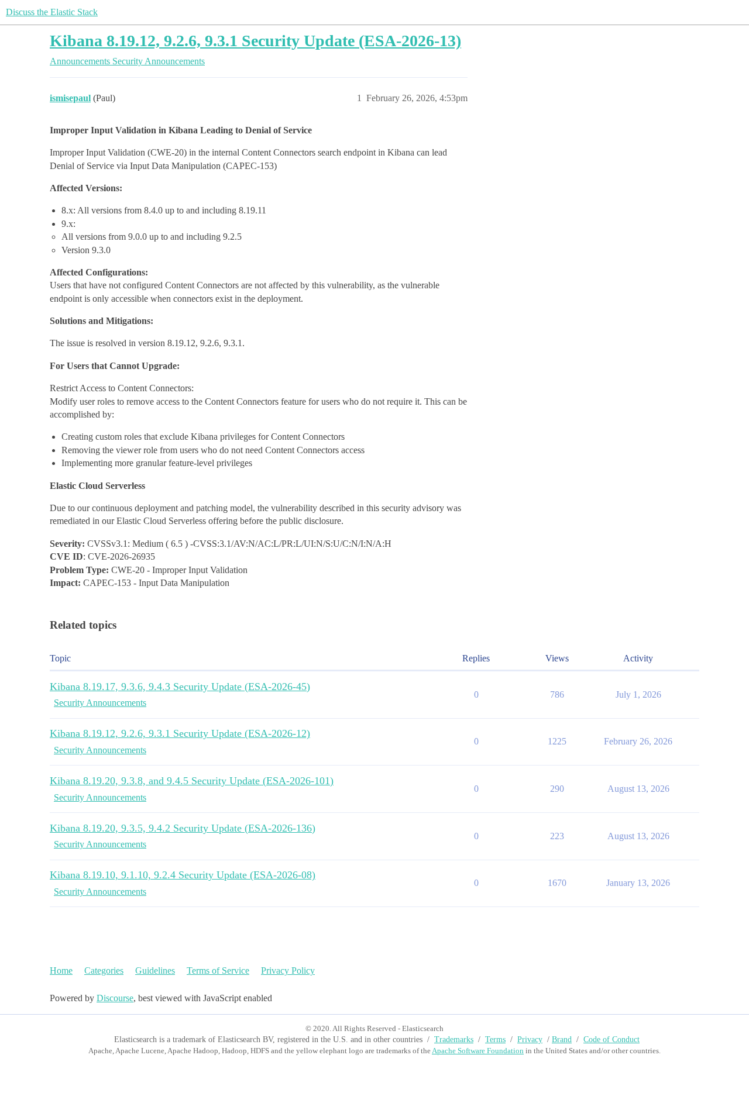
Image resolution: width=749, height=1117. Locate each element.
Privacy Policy (288, 970)
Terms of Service (218, 970)
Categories (103, 970)
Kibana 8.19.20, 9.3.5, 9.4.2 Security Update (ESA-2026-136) (182, 828)
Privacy (529, 1039)
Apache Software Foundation (478, 1050)
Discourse (115, 998)
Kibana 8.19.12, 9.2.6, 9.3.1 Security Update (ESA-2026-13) (255, 41)
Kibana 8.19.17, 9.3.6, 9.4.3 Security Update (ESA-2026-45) (180, 686)
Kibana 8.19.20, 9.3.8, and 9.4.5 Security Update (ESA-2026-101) (192, 781)
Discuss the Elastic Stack (52, 12)
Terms (495, 1039)
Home (61, 970)
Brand (562, 1039)
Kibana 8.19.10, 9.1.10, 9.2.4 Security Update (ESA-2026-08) (182, 875)
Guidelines (155, 970)
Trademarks (453, 1039)
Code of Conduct (611, 1039)
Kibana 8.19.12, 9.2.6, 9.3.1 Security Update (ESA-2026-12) (180, 733)
